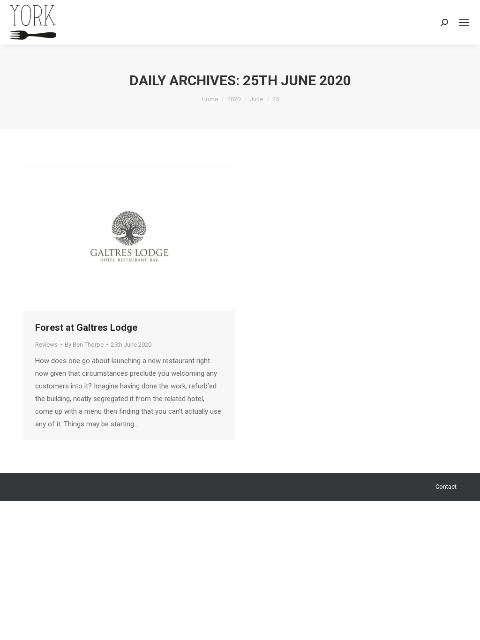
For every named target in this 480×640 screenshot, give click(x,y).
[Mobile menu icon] (464, 22)
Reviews (46, 344)
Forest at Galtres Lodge (86, 327)
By (84, 344)
